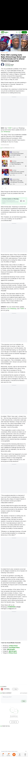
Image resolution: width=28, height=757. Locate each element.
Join (23, 201)
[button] (3, 755)
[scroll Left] (2, 188)
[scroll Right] (5, 188)
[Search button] (17, 32)
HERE (9, 128)
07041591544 (11, 607)
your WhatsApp (5, 131)
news (7, 52)
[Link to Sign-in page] (20, 32)
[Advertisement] (14, 14)
